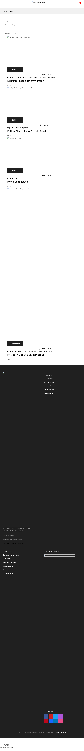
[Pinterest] (46, 721)
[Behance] (51, 721)
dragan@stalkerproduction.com (13, 543)
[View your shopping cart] (78, 4)
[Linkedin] (55, 721)
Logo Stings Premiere (14, 178)
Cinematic (10, 77)
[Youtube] (51, 716)
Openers (38, 77)
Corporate (18, 351)
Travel (44, 77)
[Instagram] (60, 716)
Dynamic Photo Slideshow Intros (25, 80)
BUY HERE (15, 69)
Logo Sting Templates (27, 77)
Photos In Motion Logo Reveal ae (25, 354)
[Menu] (4, 4)
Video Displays (51, 77)
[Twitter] (55, 716)
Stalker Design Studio (62, 732)
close (11, 748)
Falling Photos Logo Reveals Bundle (27, 131)
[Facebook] (46, 716)
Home (5, 11)
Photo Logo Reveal (18, 181)
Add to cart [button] (16, 344)
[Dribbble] (60, 721)
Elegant (17, 77)
